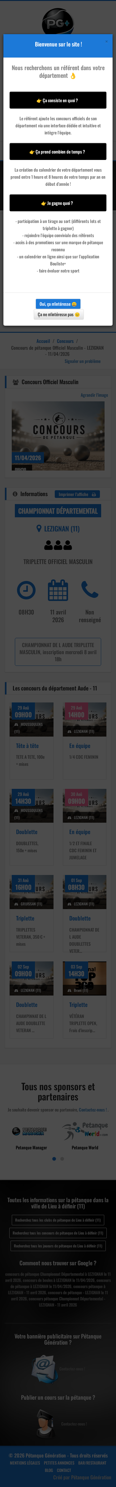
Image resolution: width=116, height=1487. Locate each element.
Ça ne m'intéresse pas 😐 (59, 314)
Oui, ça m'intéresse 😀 (58, 303)
